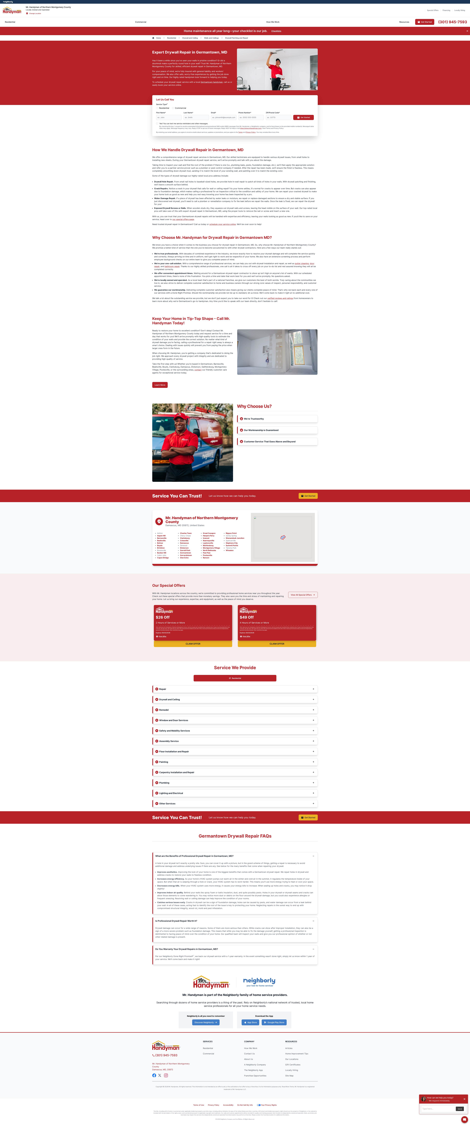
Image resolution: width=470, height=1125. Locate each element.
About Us (248, 1059)
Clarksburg (185, 538)
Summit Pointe (232, 545)
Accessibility (228, 1105)
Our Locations (291, 1059)
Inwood (206, 538)
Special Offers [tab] (433, 10)
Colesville (184, 540)
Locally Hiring (291, 1070)
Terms (240, 132)
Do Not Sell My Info (245, 1105)
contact (198, 370)
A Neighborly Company (255, 1064)
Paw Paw (206, 553)
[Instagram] (166, 1075)
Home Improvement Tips (296, 1053)
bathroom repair (172, 266)
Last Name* (188, 113)
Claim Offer (193, 643)
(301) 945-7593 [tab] (452, 22)
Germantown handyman (212, 82)
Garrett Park (185, 550)
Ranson (206, 558)
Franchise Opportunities (255, 1075)
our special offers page (183, 219)
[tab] (140, 21)
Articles (288, 1048)
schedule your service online (222, 224)
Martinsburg (208, 545)
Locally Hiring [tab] (459, 10)
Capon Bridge (163, 558)
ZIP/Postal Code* (273, 113)
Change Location (35, 13)
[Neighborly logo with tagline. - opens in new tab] (259, 982)
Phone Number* (244, 113)
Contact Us (249, 1053)
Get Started (305, 117)
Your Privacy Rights (269, 1105)
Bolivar (160, 543)
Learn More (160, 385)
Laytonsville (208, 543)
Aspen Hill (161, 536)
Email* (213, 113)
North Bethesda (209, 550)
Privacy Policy (251, 132)
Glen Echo (184, 558)
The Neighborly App (253, 1070)
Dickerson (184, 548)
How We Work (250, 1048)
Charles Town (186, 533)
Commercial (180, 108)
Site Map (289, 1075)
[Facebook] (154, 1075)
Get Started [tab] (426, 22)
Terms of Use (198, 1105)
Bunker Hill (161, 553)
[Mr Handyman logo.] (12, 10)
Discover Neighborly (204, 1022)
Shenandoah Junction (235, 538)
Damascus (184, 543)
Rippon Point (231, 533)
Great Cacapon (209, 533)
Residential (164, 108)
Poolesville (207, 555)
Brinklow (161, 548)
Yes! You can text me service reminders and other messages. (183, 123)
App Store (252, 1022)
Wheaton (230, 550)
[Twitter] (160, 1075)
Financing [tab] (446, 10)
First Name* (161, 113)
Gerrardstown (186, 555)
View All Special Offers (301, 595)
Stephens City (232, 543)
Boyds (159, 545)
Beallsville (161, 540)
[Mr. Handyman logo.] (211, 982)
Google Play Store (276, 1022)
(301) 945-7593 (166, 1055)
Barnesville (161, 538)
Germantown (185, 553)
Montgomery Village (211, 548)
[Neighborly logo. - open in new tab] (8, 2)
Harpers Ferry (208, 536)
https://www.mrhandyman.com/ (251, 128)
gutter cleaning (302, 263)
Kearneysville (208, 540)
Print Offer (162, 636)
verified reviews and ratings (280, 298)
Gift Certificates (292, 1064)
